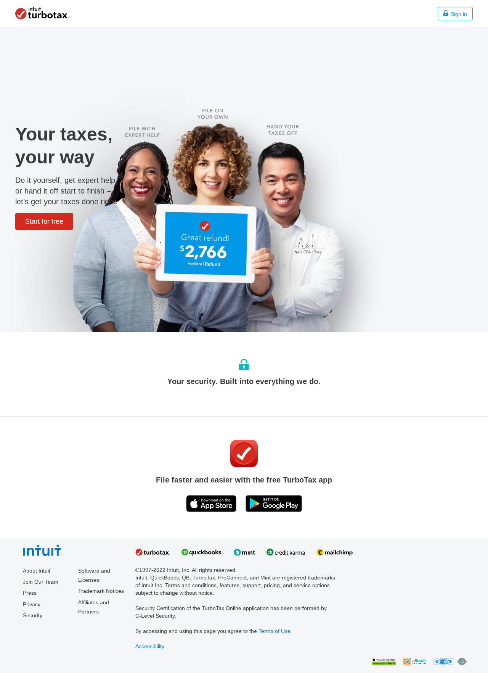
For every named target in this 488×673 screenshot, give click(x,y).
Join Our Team (40, 582)
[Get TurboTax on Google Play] (274, 503)
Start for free (44, 221)
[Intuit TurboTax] (42, 18)
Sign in (459, 14)
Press (30, 593)
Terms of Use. (275, 631)
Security (32, 615)
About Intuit (36, 571)
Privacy (31, 604)
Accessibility (149, 646)
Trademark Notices (101, 591)
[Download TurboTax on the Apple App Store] (211, 503)
